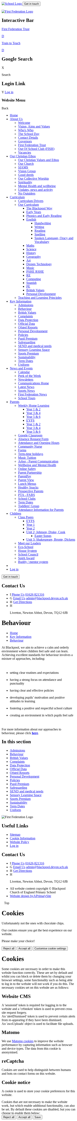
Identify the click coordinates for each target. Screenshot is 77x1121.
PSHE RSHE (35, 271)
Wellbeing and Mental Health (37, 465)
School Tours (26, 398)
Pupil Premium (27, 338)
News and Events (21, 368)
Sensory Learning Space (34, 349)
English (31, 219)
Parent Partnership (30, 472)
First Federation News (32, 394)
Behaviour (25, 309)
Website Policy (19, 842)
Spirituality (25, 182)
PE (28, 286)
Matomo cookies (22, 1041)
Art (28, 260)
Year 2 (30, 528)
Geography (33, 256)
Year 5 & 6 (33, 416)
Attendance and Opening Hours (38, 443)
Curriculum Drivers (30, 201)
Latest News (26, 387)
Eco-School (25, 547)
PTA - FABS (26, 495)
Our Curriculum (28, 204)
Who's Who (25, 130)
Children (15, 513)
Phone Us (18, 594)
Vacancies (24, 152)
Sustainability (27, 357)
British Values (35, 290)
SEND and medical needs (35, 346)
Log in (9, 92)
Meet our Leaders (29, 543)
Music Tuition (27, 457)
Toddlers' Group (28, 506)
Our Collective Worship (33, 178)
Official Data (26, 323)
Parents (14, 402)
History (31, 253)
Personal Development (41, 294)
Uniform (23, 364)
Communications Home (33, 383)
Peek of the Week (29, 376)
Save (37, 1117)
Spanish (31, 282)
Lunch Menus (27, 483)
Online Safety (27, 469)
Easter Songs (42, 536)
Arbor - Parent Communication (38, 461)
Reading (39, 230)
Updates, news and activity (35, 189)
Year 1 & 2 (33, 409)
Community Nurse (30, 446)
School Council (28, 554)
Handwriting (42, 223)
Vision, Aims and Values (34, 126)
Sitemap (15, 834)
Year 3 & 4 (33, 413)
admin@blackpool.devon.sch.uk (47, 598)
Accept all (24, 948)
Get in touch (31, 3)
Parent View (26, 480)
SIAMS (23, 167)
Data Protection (28, 320)
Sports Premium (28, 353)
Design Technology (39, 264)
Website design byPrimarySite (30, 896)
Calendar (24, 372)
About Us (16, 119)
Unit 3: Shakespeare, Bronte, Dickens (50, 539)
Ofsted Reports (28, 327)
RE (28, 275)
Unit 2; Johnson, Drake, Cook (45, 532)
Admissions (25, 305)
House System (27, 550)
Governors (25, 141)
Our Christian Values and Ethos (38, 160)
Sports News (26, 390)
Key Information (20, 301)
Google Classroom (30, 435)
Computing (33, 279)
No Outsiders (26, 193)
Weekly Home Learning (33, 405)
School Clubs (27, 498)
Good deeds (26, 175)
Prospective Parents (30, 491)
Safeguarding (26, 342)
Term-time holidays (30, 454)
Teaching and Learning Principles (40, 297)
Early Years (33, 212)
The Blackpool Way (39, 208)
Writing (39, 227)
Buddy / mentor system (33, 562)
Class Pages (25, 517)
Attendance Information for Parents (41, 510)
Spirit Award (26, 558)
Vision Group (27, 171)
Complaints (25, 316)
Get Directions (22, 602)
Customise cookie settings (50, 948)
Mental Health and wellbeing (37, 186)
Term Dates (25, 361)
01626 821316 (34, 594)
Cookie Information (22, 838)
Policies (23, 335)
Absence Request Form (33, 439)
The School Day (28, 134)
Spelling (39, 234)
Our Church (26, 163)
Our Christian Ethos (23, 156)
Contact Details (28, 137)
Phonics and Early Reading (44, 216)
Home (14, 115)
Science (31, 249)
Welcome (24, 122)
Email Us (19, 598)
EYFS (30, 420)
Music (30, 268)
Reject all (8, 948)
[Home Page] (12, 3)
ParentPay (24, 476)
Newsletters (25, 379)
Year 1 (30, 524)
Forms (22, 450)
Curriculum (17, 197)
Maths (30, 245)
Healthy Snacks (28, 487)
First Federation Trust (32, 145)
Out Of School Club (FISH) (36, 149)
